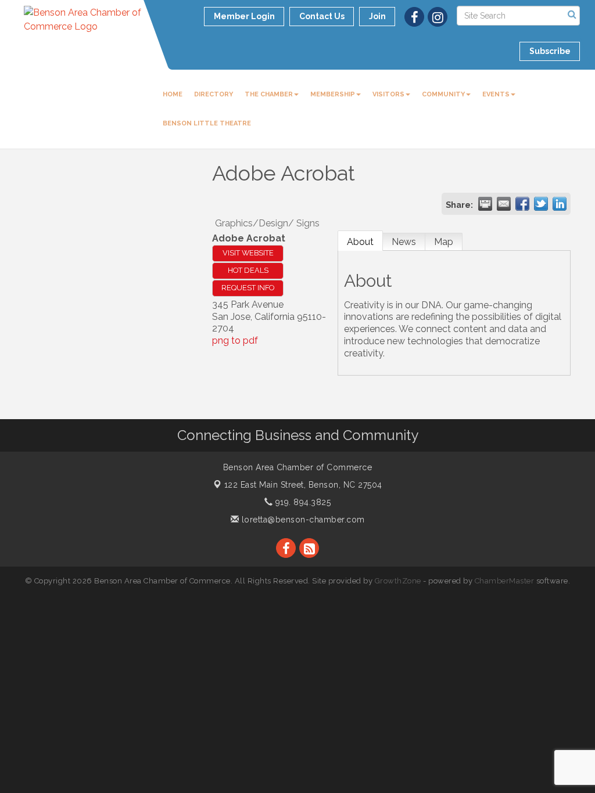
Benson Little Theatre (207, 123)
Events (496, 94)
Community (443, 94)
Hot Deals (248, 270)
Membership (332, 94)
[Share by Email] (504, 204)
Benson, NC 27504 (303, 484)
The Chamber (269, 94)
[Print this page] (485, 204)
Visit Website (248, 252)
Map (443, 241)
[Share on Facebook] (522, 204)
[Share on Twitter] (541, 204)
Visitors (388, 94)
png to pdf (235, 340)
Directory (213, 94)
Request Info (247, 287)
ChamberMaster (505, 580)
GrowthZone (398, 580)
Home (172, 94)
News (404, 241)
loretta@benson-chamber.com (302, 519)
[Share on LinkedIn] (560, 204)
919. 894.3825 (302, 502)
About (360, 241)
